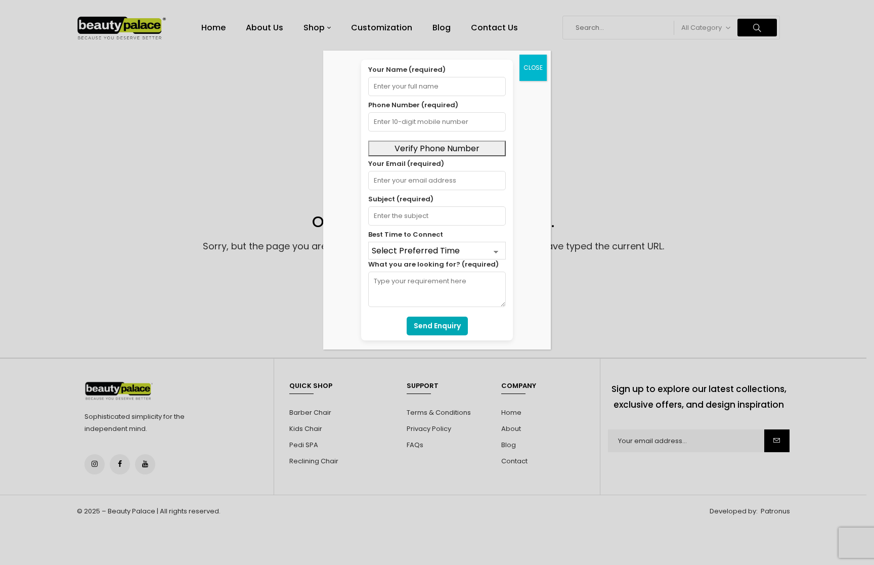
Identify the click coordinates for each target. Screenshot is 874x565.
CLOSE (533, 67)
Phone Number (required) (413, 105)
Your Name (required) (407, 69)
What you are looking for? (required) (433, 264)
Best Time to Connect (405, 234)
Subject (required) (400, 199)
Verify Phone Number (437, 148)
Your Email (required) (406, 163)
